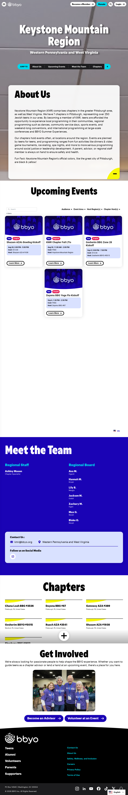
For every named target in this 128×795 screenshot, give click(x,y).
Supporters (13, 773)
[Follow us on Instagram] (13, 556)
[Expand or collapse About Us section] (113, 173)
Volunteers (13, 761)
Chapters (97, 66)
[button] (4, 4)
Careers (71, 764)
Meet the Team (79, 66)
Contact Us (72, 747)
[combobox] (116, 792)
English (117, 792)
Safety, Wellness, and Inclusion (82, 758)
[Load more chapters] (64, 636)
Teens (9, 748)
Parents (10, 767)
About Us (36, 66)
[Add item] (108, 66)
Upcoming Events (56, 66)
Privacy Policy (73, 769)
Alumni (10, 754)
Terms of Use (73, 775)
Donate (101, 4)
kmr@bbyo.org (23, 541)
